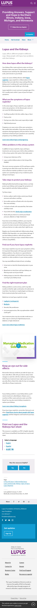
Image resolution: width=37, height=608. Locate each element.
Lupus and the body (9, 483)
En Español (29, 34)
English (8, 443)
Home (7, 40)
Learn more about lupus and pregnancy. (15, 140)
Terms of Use (23, 598)
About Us (8, 562)
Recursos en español (25, 574)
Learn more (18, 605)
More (29, 40)
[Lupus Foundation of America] (7, 3)
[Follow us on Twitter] (6, 520)
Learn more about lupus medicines (13, 325)
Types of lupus (25, 483)
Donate (21, 566)
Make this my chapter (19, 27)
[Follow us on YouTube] (9, 520)
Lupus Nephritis (8, 485)
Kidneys (18, 483)
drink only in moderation (24, 211)
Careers (21, 562)
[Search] (32, 3)
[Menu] (35, 3)
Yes (12, 468)
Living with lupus (9, 481)
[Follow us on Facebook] (2, 520)
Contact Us (8, 566)
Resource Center (10, 570)
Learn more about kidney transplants (14, 406)
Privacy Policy (14, 598)
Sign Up (8, 533)
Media (7, 574)
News (24, 40)
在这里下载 (10, 449)
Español (8, 446)
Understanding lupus (20, 481)
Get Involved (15, 40)
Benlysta (6, 304)
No (24, 468)
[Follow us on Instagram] (12, 520)
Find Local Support (25, 570)
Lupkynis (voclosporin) (11, 301)
